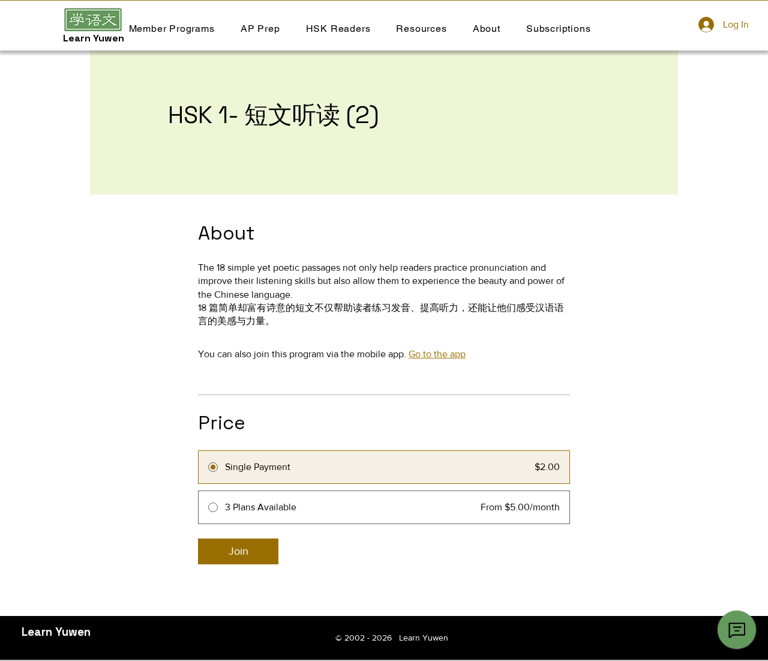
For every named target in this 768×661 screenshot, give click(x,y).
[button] (338, 28)
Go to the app (437, 354)
